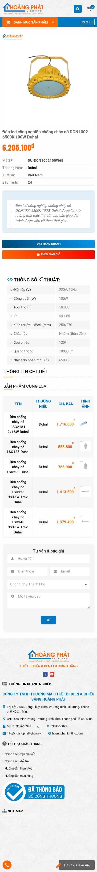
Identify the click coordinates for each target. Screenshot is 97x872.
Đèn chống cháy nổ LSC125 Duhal (18, 447)
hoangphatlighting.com (67, 733)
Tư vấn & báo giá (77, 865)
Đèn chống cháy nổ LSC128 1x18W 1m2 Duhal (18, 492)
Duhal (43, 424)
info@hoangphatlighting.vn (24, 733)
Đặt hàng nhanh (49, 243)
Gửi (48, 620)
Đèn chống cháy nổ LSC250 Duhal (18, 467)
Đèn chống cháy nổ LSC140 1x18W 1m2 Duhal (18, 522)
